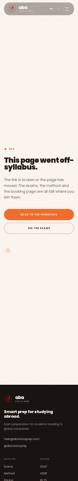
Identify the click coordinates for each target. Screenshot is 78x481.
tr (58, 8)
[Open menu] (67, 8)
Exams (8, 467)
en (51, 8)
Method (9, 473)
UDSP (43, 473)
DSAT (43, 467)
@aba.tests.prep (15, 446)
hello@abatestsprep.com (21, 439)
